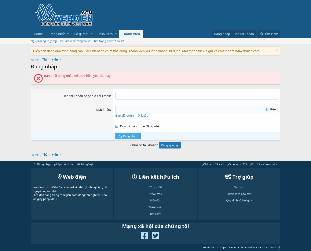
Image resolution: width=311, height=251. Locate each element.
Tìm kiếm (155, 214)
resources (155, 194)
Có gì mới (81, 34)
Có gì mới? (155, 187)
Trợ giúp (239, 187)
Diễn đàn (155, 200)
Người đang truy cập (44, 41)
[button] (68, 34)
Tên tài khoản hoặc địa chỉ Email (86, 96)
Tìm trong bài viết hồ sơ (109, 41)
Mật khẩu (103, 109)
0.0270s (252, 247)
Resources (105, 34)
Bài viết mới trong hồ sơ (75, 41)
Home (38, 34)
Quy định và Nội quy (239, 200)
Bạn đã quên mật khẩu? (132, 115)
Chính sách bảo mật (239, 194)
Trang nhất (57, 34)
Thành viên (131, 34)
